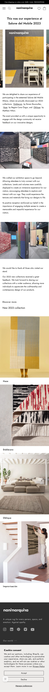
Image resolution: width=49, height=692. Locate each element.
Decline (24, 679)
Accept (24, 673)
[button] (5, 8)
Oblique (37, 107)
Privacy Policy (39, 666)
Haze (5, 107)
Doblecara (17, 104)
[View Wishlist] (39, 8)
